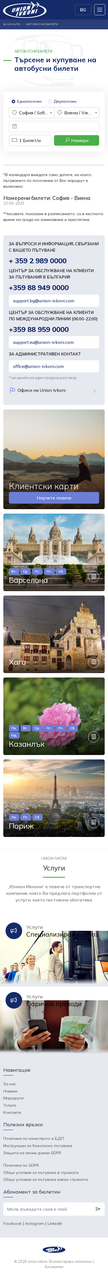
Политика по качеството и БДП (33, 1138)
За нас (9, 1083)
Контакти (12, 1112)
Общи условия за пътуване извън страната (45, 1179)
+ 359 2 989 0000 (37, 260)
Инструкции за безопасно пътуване (37, 1145)
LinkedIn (55, 1223)
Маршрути (13, 1098)
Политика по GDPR (21, 1165)
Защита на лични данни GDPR (32, 1152)
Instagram (34, 1223)
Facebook (12, 1223)
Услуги (9, 1105)
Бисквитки (54, 1266)
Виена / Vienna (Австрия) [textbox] (81, 112)
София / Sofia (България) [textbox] (36, 112)
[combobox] (31, 112)
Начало (13, 24)
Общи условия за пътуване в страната (41, 1172)
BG (83, 9)
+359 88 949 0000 (39, 287)
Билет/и (30, 140)
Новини (10, 1091)
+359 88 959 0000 (39, 329)
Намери (79, 140)
